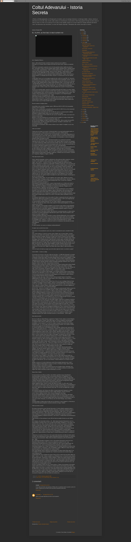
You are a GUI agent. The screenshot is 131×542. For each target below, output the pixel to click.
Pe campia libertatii (86, 71)
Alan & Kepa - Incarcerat (87, 48)
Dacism (40, 477)
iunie (83, 111)
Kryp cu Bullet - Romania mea (88, 94)
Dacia (37, 477)
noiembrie (84, 37)
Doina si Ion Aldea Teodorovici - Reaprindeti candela (88, 53)
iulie (83, 109)
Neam (51, 477)
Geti (43, 477)
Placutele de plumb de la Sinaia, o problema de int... (89, 85)
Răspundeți (38, 490)
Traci (58, 477)
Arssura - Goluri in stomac (87, 82)
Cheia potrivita (85, 96)
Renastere (54, 477)
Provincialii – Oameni (86, 98)
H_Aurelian (38, 494)
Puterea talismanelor (86, 81)
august (83, 42)
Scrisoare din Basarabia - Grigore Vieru (90, 107)
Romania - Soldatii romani (87, 102)
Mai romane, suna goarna (87, 73)
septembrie (84, 40)
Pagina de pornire (53, 521)
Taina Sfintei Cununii (86, 100)
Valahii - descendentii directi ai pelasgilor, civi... (88, 79)
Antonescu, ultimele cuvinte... (88, 105)
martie (83, 116)
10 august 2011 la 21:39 (48, 494)
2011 (82, 33)
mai (83, 113)
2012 (82, 32)
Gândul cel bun (85, 62)
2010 (82, 122)
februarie (84, 118)
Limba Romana (47, 477)
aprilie (83, 114)
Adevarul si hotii (85, 103)
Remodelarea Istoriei (86, 44)
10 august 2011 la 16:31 (45, 485)
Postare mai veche (71, 521)
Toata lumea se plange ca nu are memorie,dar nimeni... (89, 76)
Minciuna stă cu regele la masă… (89, 87)
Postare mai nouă (36, 521)
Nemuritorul (84, 50)
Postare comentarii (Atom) (43, 524)
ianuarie (84, 120)
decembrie (84, 35)
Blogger (73, 532)
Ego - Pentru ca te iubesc (87, 64)
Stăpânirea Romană (86, 60)
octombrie (84, 38)
